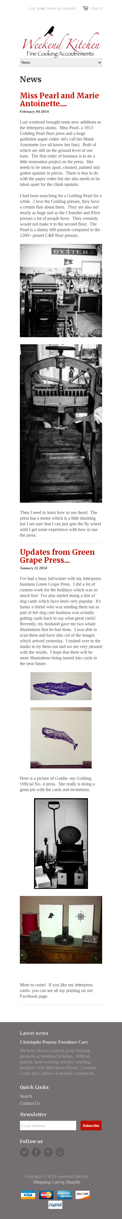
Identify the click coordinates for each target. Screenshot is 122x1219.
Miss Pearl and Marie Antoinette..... (59, 100)
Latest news (34, 1033)
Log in (34, 8)
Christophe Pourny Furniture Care (54, 1042)
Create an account (60, 8)
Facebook (36, 1152)
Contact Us (30, 1103)
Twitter (24, 1152)
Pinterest (60, 1152)
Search (26, 1096)
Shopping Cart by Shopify (56, 1182)
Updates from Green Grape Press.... (57, 556)
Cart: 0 (96, 8)
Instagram (48, 1152)
